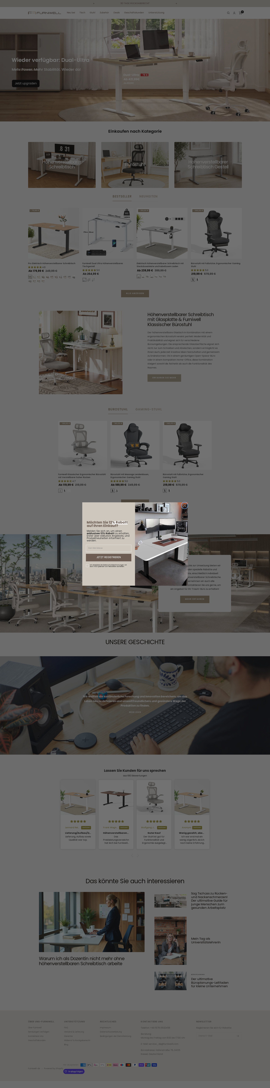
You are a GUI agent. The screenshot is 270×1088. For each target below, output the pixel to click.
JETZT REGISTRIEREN (108, 557)
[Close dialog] (184, 505)
